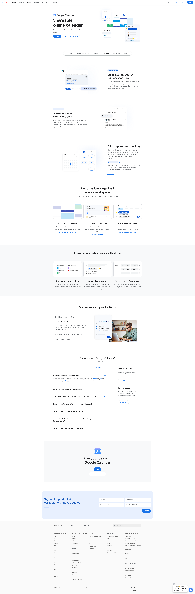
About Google (77, 587)
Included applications (60, 533)
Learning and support (131, 533)
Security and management (79, 533)
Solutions (21, 2)
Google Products (88, 587)
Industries (36, 2)
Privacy (64, 587)
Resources (54, 2)
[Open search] (169, 2)
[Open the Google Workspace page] (9, 2)
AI (42, 2)
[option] (71, 53)
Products (29, 2)
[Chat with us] (191, 590)
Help (96, 587)
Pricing (47, 2)
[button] (191, 590)
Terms (70, 587)
